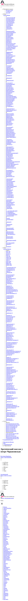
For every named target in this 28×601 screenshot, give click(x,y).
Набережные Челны (8, 551)
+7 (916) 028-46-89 (7, 457)
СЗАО (8, 258)
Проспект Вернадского (12, 164)
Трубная (8, 206)
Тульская (9, 207)
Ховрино (8, 222)
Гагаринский (10, 295)
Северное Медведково (12, 370)
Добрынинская (10, 69)
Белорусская (9, 38)
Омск (4, 561)
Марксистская (10, 113)
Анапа (4, 511)
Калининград (6, 536)
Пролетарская (10, 162)
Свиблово (9, 180)
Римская (8, 174)
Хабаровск (5, 593)
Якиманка (9, 418)
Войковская (9, 57)
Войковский (9, 287)
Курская (8, 105)
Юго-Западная (10, 242)
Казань (4, 535)
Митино (9, 122)
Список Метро (6, 15)
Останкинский (10, 353)
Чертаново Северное (11, 405)
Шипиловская (10, 233)
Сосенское (9, 379)
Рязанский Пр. (10, 176)
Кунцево (9, 320)
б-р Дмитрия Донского (12, 46)
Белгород (5, 516)
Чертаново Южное (11, 407)
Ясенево (8, 246)
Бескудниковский (11, 278)
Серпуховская (10, 185)
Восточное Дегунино (11, 289)
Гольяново (9, 298)
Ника (2, 475)
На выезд (9, 10)
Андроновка (9, 25)
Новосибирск (6, 558)
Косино (8, 94)
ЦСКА (8, 225)
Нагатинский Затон (11, 343)
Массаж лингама (11, 431)
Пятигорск (5, 568)
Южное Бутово (10, 412)
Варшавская (9, 52)
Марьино (9, 116)
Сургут (5, 580)
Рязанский (9, 364)
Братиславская (10, 44)
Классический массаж (12, 423)
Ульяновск (5, 590)
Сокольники (9, 190)
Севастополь (6, 573)
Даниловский (10, 300)
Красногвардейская (11, 96)
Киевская (9, 86)
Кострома (5, 541)
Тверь (4, 584)
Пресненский (10, 361)
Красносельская (10, 99)
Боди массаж (10, 434)
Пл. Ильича (9, 156)
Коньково (9, 92)
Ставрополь (6, 578)
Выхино (9, 63)
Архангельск (6, 513)
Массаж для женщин (11, 427)
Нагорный (9, 345)
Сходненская (10, 197)
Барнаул (5, 515)
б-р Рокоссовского (11, 47)
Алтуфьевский (10, 270)
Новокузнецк (6, 556)
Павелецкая (9, 146)
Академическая (10, 20)
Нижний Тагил (6, 555)
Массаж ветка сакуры (12, 437)
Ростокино (9, 175)
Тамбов (5, 583)
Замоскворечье (10, 306)
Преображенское (10, 359)
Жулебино (9, 75)
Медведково (9, 118)
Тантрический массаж (12, 438)
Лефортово (9, 325)
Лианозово (9, 326)
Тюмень (5, 588)
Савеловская (9, 178)
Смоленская (9, 187)
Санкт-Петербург (7, 508)
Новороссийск (6, 557)
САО (8, 256)
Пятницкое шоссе (11, 167)
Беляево (8, 39)
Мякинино (9, 124)
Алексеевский (10, 268)
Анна (2, 457)
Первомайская (10, 150)
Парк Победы (10, 148)
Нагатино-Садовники (12, 342)
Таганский (9, 383)
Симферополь (6, 574)
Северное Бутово (10, 369)
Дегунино (9, 65)
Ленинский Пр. (10, 108)
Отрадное (9, 144)
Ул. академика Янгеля (11, 210)
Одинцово (9, 139)
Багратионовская (11, 32)
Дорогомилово (10, 304)
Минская (8, 121)
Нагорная (9, 128)
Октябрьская (9, 140)
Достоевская (9, 71)
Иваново (5, 530)
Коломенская (10, 89)
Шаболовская (9, 231)
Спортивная (9, 192)
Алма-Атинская (10, 22)
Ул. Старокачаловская (11, 214)
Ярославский (10, 420)
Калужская (9, 83)
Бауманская (9, 35)
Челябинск (5, 595)
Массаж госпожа (11, 429)
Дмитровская (9, 68)
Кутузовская (9, 106)
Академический (11, 267)
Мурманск (5, 550)
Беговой (8, 277)
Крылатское (9, 101)
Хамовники (9, 395)
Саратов (5, 572)
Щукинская (9, 238)
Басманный (9, 276)
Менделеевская (10, 119)
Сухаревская (10, 196)
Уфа (4, 591)
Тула (4, 587)
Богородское (9, 281)
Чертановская (10, 229)
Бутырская (9, 49)
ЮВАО (8, 263)
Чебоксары (5, 594)
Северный (9, 373)
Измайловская (10, 80)
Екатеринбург (6, 529)
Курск (4, 546)
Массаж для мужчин (11, 426)
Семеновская (9, 183)
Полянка (8, 159)
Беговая (8, 36)
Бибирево (9, 41)
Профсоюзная (10, 166)
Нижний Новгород (7, 553)
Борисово (9, 42)
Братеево (9, 282)
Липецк (5, 547)
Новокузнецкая (10, 132)
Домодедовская (10, 70)
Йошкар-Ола (6, 534)
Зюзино (8, 309)
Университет (10, 215)
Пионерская (9, 154)
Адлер (4, 510)
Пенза (4, 564)
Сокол (8, 188)
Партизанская (10, 149)
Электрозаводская (11, 240)
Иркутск (5, 532)
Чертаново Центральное (12, 406)
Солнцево (9, 191)
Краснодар (5, 542)
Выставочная (10, 62)
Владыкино (9, 54)
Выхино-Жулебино (11, 293)
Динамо (8, 67)
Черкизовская (10, 228)
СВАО (8, 257)
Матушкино (9, 335)
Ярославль (5, 599)
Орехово (8, 143)
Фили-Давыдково (11, 393)
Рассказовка (9, 170)
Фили (8, 218)
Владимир (5, 521)
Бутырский (9, 283)
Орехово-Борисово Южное (13, 352)
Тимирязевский (10, 388)
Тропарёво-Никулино (11, 389)
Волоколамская (10, 59)
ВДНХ (8, 53)
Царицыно (9, 224)
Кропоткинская (10, 100)
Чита (4, 596)
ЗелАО (8, 254)
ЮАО (8, 262)
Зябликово (9, 78)
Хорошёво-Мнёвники (12, 397)
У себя (9, 11)
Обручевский (10, 349)
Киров (4, 540)
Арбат (8, 271)
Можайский (9, 338)
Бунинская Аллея (10, 48)
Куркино (9, 321)
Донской (8, 303)
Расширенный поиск (8, 439)
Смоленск (5, 575)
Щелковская (9, 236)
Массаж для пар (10, 428)
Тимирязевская (10, 204)
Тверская (8, 201)
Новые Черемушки (11, 137)
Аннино (8, 26)
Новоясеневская (10, 135)
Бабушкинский (10, 274)
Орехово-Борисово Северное (13, 351)
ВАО (8, 251)
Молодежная (9, 123)
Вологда (5, 524)
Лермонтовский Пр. (11, 110)
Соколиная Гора (10, 375)
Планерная (9, 155)
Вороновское (10, 288)
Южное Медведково (11, 413)
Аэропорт (9, 28)
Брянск (5, 519)
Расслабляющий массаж (13, 425)
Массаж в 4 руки (11, 436)
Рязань (4, 571)
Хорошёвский (10, 399)
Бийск (4, 518)
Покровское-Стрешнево (12, 358)
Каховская (9, 85)
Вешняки (9, 286)
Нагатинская (9, 127)
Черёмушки (9, 404)
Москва (5, 507)
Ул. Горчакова (10, 212)
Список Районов (7, 249)
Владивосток (6, 520)
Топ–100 (8, 12)
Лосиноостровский (11, 329)
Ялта (4, 598)
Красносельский (10, 316)
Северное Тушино (11, 372)
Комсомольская (10, 91)
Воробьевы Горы (10, 60)
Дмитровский (10, 302)
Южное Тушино (10, 415)
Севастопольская (10, 181)
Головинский (10, 297)
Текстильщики (10, 202)
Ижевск (5, 531)
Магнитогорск (6, 548)
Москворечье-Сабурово (12, 340)
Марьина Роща (10, 115)
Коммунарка (9, 90)
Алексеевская (10, 21)
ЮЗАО (9, 265)
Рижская (9, 172)
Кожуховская (9, 87)
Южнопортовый (10, 416)
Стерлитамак (6, 579)
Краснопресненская (11, 97)
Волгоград (5, 523)
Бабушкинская (10, 31)
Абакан (5, 509)
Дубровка (9, 73)
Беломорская (9, 37)
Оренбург (5, 563)
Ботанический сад (11, 43)
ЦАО (8, 261)
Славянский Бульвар (11, 186)
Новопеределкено (10, 133)
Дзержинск (5, 527)
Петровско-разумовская (12, 153)
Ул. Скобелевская (10, 213)
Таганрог (5, 582)
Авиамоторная (10, 17)
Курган (5, 545)
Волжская (9, 58)
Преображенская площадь (13, 161)
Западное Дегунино (11, 308)
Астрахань (5, 514)
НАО (8, 255)
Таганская (9, 199)
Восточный (9, 292)
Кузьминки (9, 102)
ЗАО (8, 252)
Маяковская (9, 117)
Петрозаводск (6, 567)
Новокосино (9, 131)
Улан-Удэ (5, 589)
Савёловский (10, 367)
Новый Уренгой (7, 559)
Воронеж (5, 525)
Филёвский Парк (10, 391)
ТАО (8, 260)
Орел (4, 562)
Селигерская (9, 182)
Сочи (4, 577)
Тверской (9, 384)
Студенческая (10, 194)
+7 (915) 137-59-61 (7, 475)
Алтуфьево (9, 23)
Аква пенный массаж (12, 433)
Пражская (9, 160)
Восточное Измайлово (12, 290)
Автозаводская (10, 19)
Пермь (4, 566)
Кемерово (5, 539)
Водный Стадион (10, 55)
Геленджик (5, 526)
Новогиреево (10, 129)
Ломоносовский (10, 327)
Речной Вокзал (10, 171)
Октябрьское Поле (11, 142)
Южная (8, 244)
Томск (4, 585)
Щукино (8, 410)
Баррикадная (9, 33)
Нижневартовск (7, 552)
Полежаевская (10, 158)
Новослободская (10, 134)
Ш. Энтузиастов (10, 234)
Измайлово (9, 313)
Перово (8, 151)
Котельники (9, 95)
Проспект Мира (10, 165)
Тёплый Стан (10, 386)
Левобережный (10, 324)
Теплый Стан (9, 203)
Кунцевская (9, 103)
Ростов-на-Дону (7, 569)
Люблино (9, 111)
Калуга (5, 537)
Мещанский (10, 336)
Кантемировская (10, 84)
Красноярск (6, 543)
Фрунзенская (9, 219)
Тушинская (9, 208)
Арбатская (9, 27)
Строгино (9, 193)
